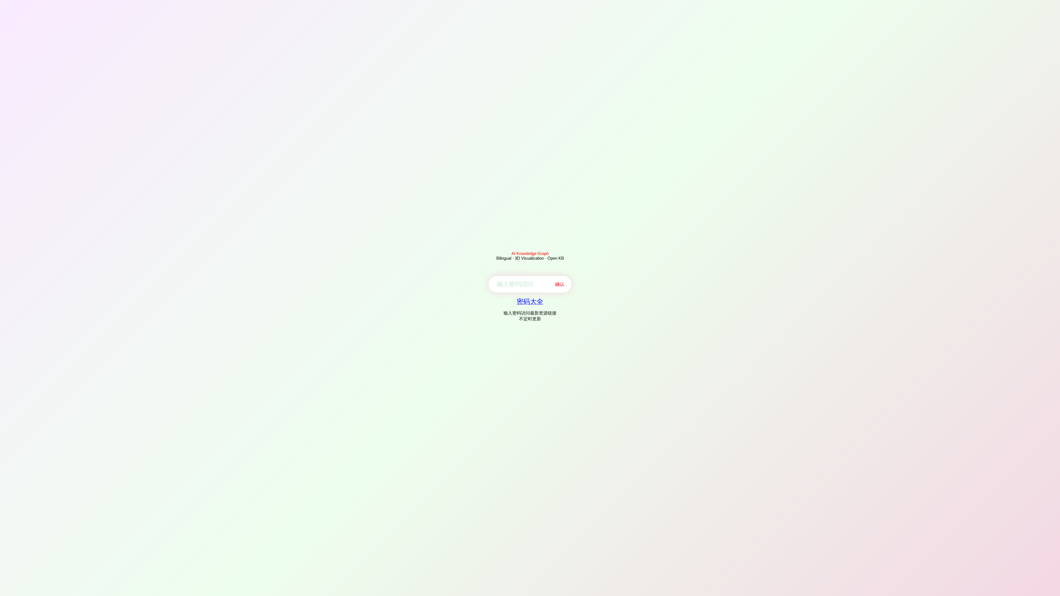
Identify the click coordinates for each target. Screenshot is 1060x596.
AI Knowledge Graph (530, 253)
